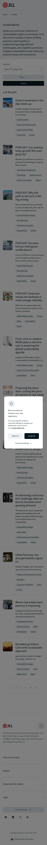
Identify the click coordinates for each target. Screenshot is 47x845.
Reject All (15, 436)
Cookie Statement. (17, 428)
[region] (23, 422)
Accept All (31, 436)
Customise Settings (23, 443)
